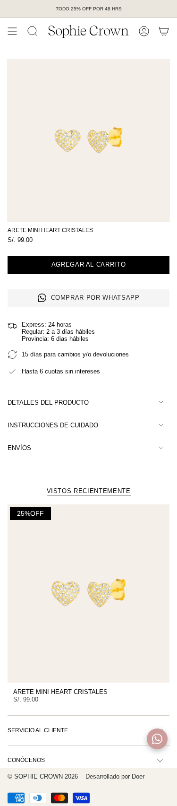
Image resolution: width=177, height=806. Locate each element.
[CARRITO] (164, 31)
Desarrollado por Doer (114, 776)
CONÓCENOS (26, 760)
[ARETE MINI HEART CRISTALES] (88, 593)
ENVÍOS (19, 447)
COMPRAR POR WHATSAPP (95, 297)
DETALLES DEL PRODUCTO (48, 402)
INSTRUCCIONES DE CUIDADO (53, 425)
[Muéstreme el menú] (12, 31)
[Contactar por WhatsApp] (157, 738)
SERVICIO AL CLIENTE (38, 730)
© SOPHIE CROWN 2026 (43, 776)
